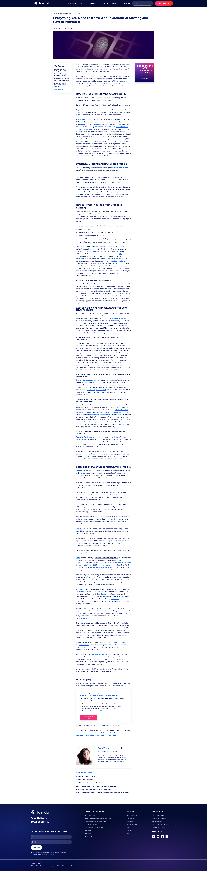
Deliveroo (104, 594)
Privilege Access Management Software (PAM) (98, 818)
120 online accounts (95, 251)
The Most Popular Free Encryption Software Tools (93, 789)
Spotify (79, 471)
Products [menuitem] (82, 3)
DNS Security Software (91, 824)
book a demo (111, 735)
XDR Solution (88, 834)
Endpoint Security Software (99, 415)
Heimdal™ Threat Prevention (107, 412)
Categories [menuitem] (70, 3)
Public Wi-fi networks (84, 437)
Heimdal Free (123, 424)
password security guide (88, 454)
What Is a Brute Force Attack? (86, 776)
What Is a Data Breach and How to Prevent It (92, 783)
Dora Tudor (104, 748)
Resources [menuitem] (114, 3)
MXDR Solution (88, 837)
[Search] (150, 3)
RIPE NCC (80, 529)
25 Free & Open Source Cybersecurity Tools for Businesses (97, 786)
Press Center (130, 818)
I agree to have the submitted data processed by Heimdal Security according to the (49, 853)
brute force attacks (121, 168)
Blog (128, 834)
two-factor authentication (89, 380)
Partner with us (131, 821)
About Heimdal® (132, 815)
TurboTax (83, 618)
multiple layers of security (97, 390)
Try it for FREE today (88, 717)
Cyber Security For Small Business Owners (164, 824)
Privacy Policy (51, 854)
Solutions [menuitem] (93, 3)
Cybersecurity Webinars (159, 828)
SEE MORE (144, 78)
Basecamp (115, 599)
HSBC (78, 558)
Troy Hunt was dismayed (100, 654)
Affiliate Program (132, 824)
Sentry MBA (80, 119)
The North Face (114, 492)
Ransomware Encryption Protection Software (97, 821)
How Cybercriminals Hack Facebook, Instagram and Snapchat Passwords (102, 792)
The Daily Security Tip (158, 821)
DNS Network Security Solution (93, 828)
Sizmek (102, 608)
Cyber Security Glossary (159, 818)
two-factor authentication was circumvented (98, 124)
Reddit (81, 592)
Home (55, 14)
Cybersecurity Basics (70, 14)
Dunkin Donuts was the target (100, 567)
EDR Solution (88, 831)
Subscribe (36, 848)
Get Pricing (162, 3)
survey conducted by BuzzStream (114, 261)
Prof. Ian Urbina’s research (115, 318)
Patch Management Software (92, 815)
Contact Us (130, 831)
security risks (115, 437)
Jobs (128, 828)
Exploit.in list (84, 645)
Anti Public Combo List (117, 642)
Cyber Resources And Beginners (161, 815)
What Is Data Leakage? (84, 779)
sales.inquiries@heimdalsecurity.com (90, 735)
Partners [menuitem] (103, 3)
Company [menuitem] (126, 3)
